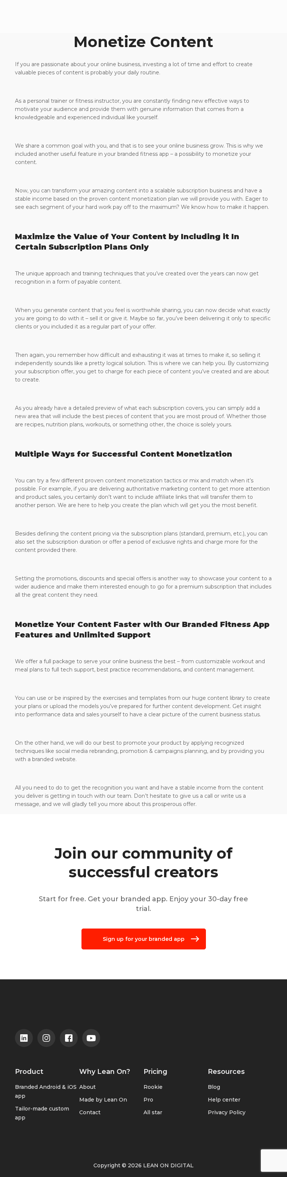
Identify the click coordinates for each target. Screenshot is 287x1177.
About (87, 1087)
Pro (148, 1099)
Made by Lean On (103, 1099)
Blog (214, 1087)
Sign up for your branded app (144, 939)
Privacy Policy (227, 1112)
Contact (90, 1112)
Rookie (153, 1087)
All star (153, 1112)
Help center (224, 1099)
